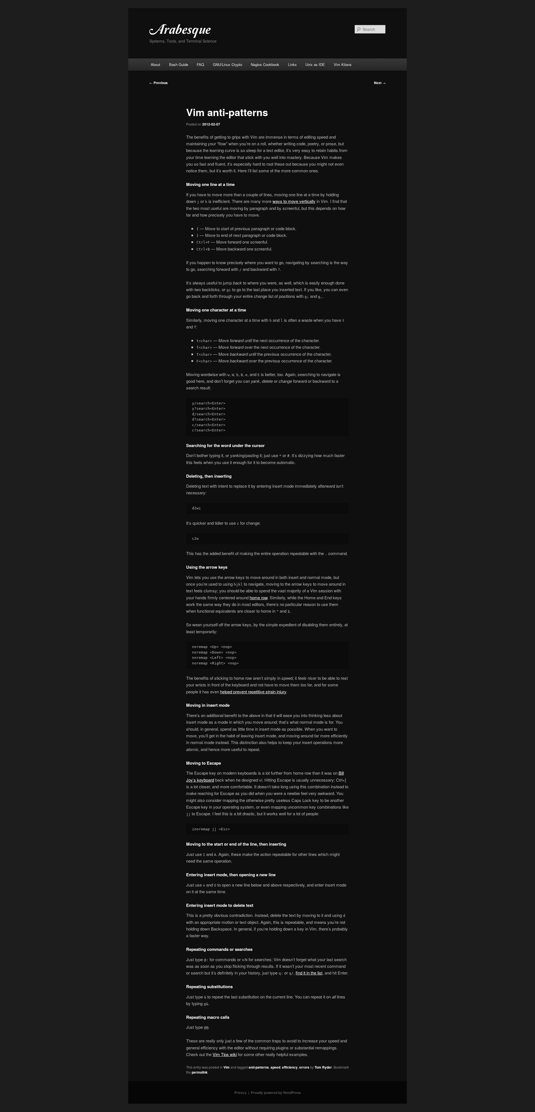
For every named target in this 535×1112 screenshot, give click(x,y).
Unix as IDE (315, 64)
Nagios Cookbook (265, 64)
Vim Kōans (343, 64)
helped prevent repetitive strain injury (253, 691)
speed (275, 1067)
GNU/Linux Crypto (227, 64)
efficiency (290, 1067)
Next (380, 82)
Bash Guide (178, 64)
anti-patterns (259, 1067)
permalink (200, 1072)
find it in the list (309, 973)
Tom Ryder (323, 1067)
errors (304, 1067)
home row (259, 597)
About (155, 64)
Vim (226, 1067)
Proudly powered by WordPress (276, 1092)
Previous (158, 82)
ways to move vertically (294, 201)
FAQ (200, 64)
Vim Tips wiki (225, 1054)
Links (292, 64)
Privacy (240, 1092)
